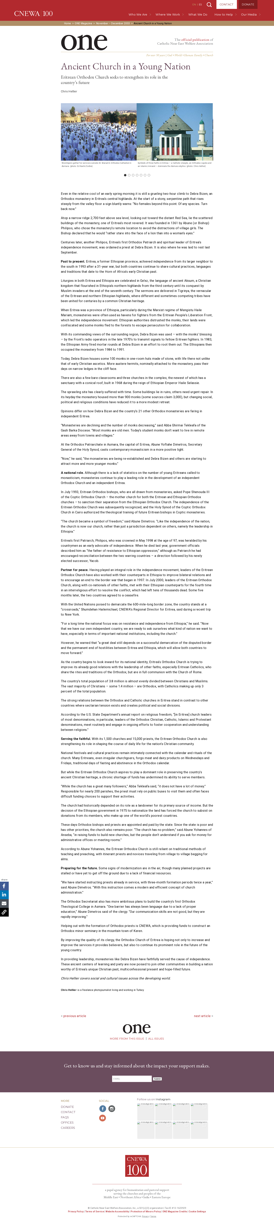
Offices (67, 1122)
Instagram (163, 1099)
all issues (156, 1038)
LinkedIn (4, 894)
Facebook (4, 886)
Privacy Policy (76, 1211)
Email (4, 903)
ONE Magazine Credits (175, 1211)
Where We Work (168, 14)
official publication (195, 39)
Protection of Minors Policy (146, 1211)
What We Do (197, 14)
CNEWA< (33, 13)
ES (200, 4)
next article (202, 1016)
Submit (157, 1079)
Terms (153, 1216)
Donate (248, 4)
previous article (74, 1016)
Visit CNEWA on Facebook (103, 1109)
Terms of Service (94, 1211)
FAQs (65, 1117)
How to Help (224, 14)
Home (67, 23)
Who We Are (138, 14)
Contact (227, 4)
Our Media (249, 14)
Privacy (145, 1216)
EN (194, 4)
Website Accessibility (117, 1211)
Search (209, 4)
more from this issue (127, 1038)
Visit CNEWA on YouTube (103, 1118)
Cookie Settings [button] (197, 1211)
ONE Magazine (83, 23)
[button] (146, 1112)
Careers (68, 1128)
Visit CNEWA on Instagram (112, 1109)
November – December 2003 (113, 23)
